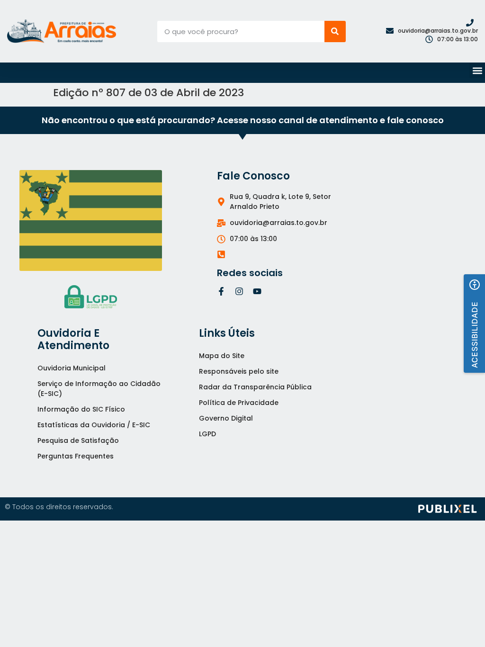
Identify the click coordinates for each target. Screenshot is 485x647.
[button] (477, 70)
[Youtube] (257, 291)
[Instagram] (239, 291)
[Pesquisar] (335, 31)
